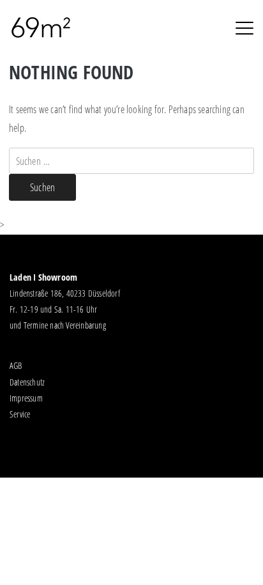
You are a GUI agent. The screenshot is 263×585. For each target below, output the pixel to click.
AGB (16, 365)
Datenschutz (27, 382)
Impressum (26, 398)
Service (20, 414)
